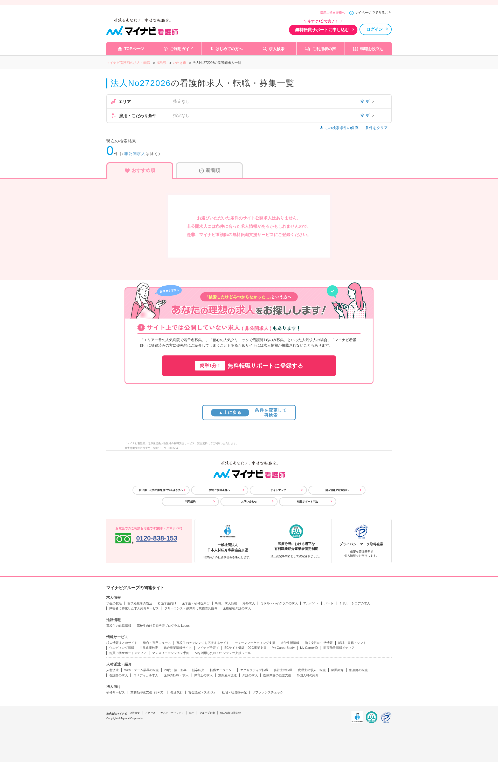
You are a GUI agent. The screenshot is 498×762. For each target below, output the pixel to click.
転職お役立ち (372, 48)
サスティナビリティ (172, 712)
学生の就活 (114, 603)
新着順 (213, 170)
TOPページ (134, 48)
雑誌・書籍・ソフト (352, 643)
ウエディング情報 (121, 648)
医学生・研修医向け (196, 603)
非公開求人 (135, 153)
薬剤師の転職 (358, 670)
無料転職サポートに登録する (251, 365)
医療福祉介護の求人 (237, 608)
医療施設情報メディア (339, 648)
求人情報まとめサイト (121, 643)
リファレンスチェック (267, 692)
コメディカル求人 (145, 675)
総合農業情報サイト (178, 648)
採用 (191, 712)
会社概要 (134, 712)
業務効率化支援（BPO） (147, 692)
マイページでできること (373, 13)
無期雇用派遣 (227, 675)
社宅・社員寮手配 (234, 692)
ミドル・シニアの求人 (354, 603)
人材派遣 (112, 670)
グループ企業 (207, 712)
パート (329, 603)
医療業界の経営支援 (277, 675)
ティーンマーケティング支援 (255, 643)
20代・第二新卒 (175, 670)
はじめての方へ (229, 48)
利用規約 (190, 501)
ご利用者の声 (324, 48)
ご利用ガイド (181, 48)
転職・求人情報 (226, 603)
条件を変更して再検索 (253, 412)
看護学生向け (167, 603)
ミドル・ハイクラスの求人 (279, 603)
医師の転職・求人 (176, 675)
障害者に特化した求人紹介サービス (134, 608)
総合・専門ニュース (157, 643)
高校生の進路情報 (118, 626)
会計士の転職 (283, 670)
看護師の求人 (118, 675)
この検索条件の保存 (341, 128)
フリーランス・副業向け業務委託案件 (190, 608)
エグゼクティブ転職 (254, 670)
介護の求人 (250, 675)
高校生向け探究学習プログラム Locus (163, 626)
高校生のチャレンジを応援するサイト (202, 643)
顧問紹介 (337, 670)
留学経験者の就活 (139, 603)
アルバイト (311, 603)
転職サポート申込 (307, 501)
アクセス (150, 712)
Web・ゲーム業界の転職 (141, 670)
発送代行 (176, 692)
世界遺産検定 (149, 648)
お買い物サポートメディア (128, 653)
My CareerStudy (283, 648)
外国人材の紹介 (308, 675)
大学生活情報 (290, 643)
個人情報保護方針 (230, 712)
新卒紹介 (198, 670)
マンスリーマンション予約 (170, 653)
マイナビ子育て (208, 648)
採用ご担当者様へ (332, 13)
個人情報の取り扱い (337, 490)
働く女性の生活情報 (319, 643)
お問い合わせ (249, 501)
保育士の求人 (203, 675)
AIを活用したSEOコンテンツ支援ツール (223, 653)
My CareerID (309, 648)
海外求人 (249, 603)
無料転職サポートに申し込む (322, 30)
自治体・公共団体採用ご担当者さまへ (161, 490)
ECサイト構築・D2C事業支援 (245, 648)
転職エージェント (222, 670)
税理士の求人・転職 (312, 670)
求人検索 (277, 48)
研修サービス (115, 692)
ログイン (374, 29)
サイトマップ (278, 490)
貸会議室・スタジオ (202, 692)
